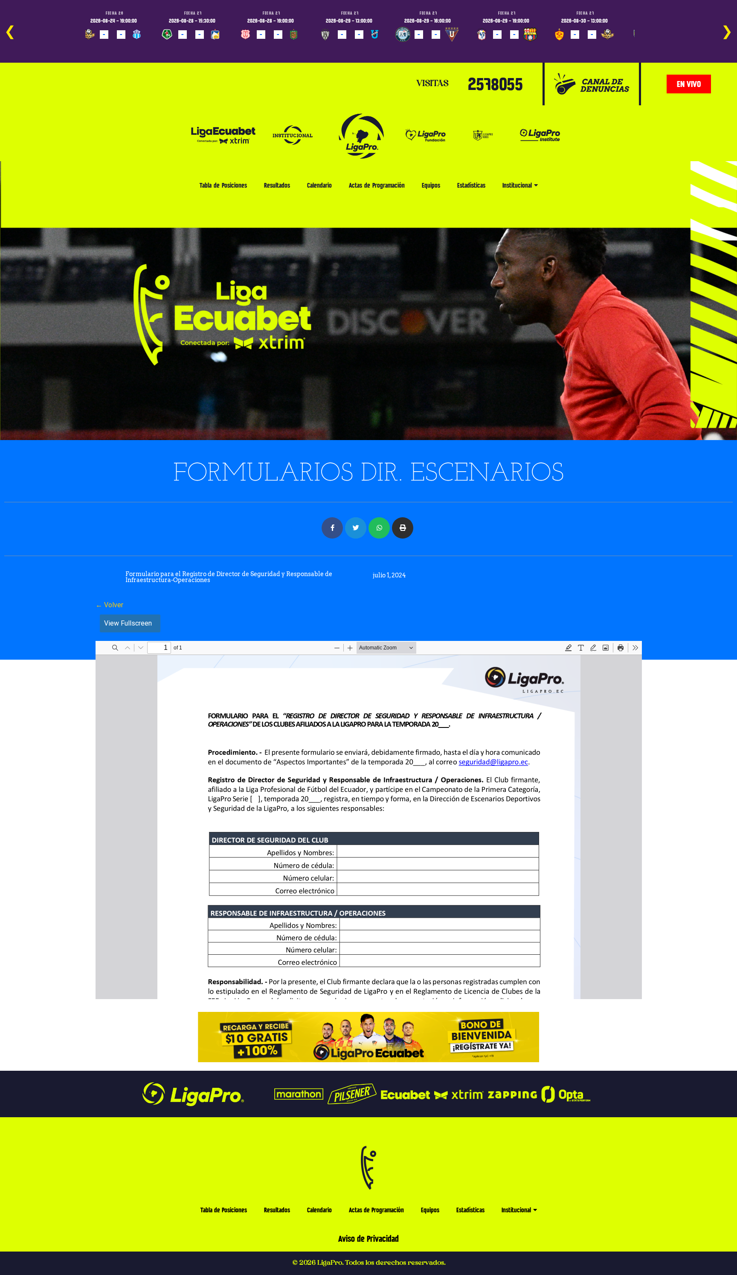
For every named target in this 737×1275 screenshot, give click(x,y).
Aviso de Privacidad (368, 1238)
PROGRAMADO (102, 47)
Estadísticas (471, 185)
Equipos (431, 185)
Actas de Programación (377, 185)
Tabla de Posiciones (223, 185)
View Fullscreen (128, 623)
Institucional (517, 185)
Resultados (277, 185)
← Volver (109, 605)
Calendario (319, 185)
